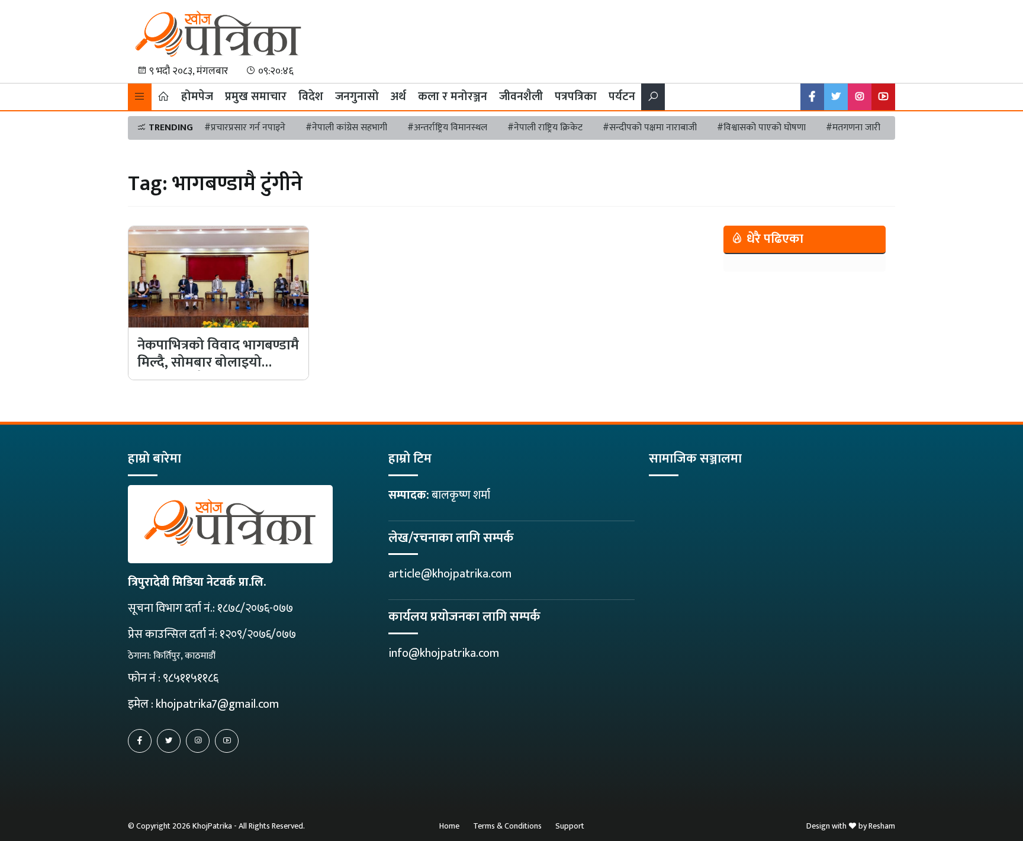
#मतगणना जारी (853, 128)
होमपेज (197, 96)
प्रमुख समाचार (256, 96)
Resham (881, 826)
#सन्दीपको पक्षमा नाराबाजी (650, 128)
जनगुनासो (357, 96)
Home (449, 826)
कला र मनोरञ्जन (452, 96)
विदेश (310, 96)
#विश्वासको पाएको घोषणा (761, 128)
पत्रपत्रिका (576, 96)
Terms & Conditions (507, 826)
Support (569, 826)
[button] (140, 97)
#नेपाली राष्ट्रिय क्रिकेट (545, 128)
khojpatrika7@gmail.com (217, 704)
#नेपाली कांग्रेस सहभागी (346, 128)
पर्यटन (622, 96)
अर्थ (398, 96)
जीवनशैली (521, 96)
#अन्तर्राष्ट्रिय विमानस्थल (447, 128)
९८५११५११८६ (190, 678)
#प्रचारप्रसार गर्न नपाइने (244, 128)
